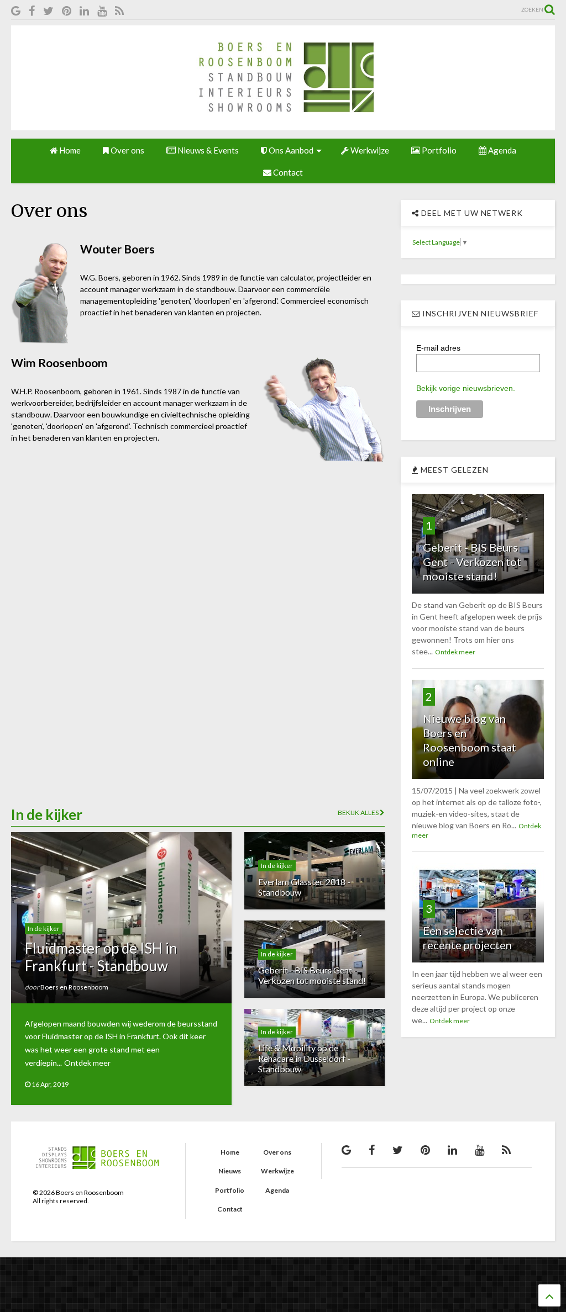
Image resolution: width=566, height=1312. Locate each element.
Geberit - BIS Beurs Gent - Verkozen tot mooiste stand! (312, 975)
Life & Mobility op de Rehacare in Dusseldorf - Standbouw (304, 1059)
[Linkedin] (84, 10)
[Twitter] (48, 10)
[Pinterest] (66, 10)
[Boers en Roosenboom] (283, 125)
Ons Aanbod (290, 150)
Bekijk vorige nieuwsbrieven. (465, 388)
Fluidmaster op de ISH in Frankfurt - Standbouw (101, 956)
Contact (287, 172)
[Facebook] (32, 10)
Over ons (126, 150)
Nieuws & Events (207, 150)
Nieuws (229, 1171)
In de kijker (44, 928)
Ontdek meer (87, 1062)
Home (69, 150)
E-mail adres (438, 347)
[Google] (15, 10)
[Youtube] (102, 10)
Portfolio (438, 150)
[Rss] (119, 10)
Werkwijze (369, 150)
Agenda (501, 150)
